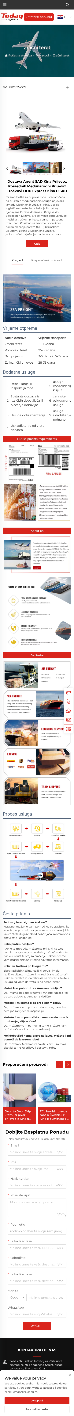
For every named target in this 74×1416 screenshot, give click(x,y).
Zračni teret (61, 55)
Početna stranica (20, 55)
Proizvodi (42, 55)
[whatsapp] (68, 710)
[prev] (7, 168)
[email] (68, 719)
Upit (37, 243)
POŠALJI (37, 1326)
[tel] (68, 701)
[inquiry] (68, 692)
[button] (59, 1064)
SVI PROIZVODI (14, 87)
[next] (63, 168)
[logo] (12, 17)
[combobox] (37, 1231)
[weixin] (68, 728)
